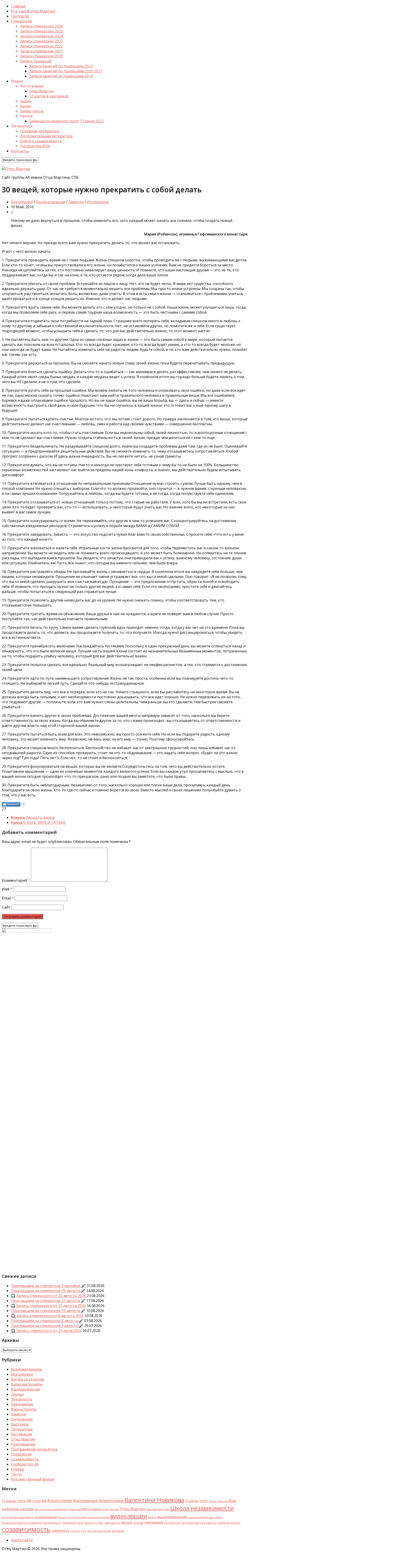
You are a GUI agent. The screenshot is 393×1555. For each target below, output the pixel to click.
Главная (18, 6)
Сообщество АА (25, 1464)
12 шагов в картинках (48, 96)
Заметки (76, 201)
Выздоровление (50, 201)
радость (211, 1522)
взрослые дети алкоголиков (91, 1517)
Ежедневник (22, 1404)
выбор (152, 1517)
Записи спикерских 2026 (41, 26)
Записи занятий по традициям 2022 (61, 66)
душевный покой (73, 1522)
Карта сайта (22, 1540)
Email (8, 898)
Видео (25, 106)
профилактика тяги (193, 1522)
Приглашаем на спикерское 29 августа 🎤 (48, 1290)
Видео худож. (32, 111)
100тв (21, 1501)
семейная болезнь (228, 1522)
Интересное (98, 201)
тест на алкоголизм (99, 1531)
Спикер (17, 1469)
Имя (7, 888)
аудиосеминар (46, 1517)
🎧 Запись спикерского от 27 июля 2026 (46, 1330)
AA (29, 1500)
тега (83, 1531)
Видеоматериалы (27, 1384)
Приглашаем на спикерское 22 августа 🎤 (48, 1300)
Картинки (19, 1424)
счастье (75, 1531)
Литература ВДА (35, 146)
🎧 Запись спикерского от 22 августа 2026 (48, 1295)
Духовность (21, 1399)
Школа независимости (202, 1508)
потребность (172, 1522)
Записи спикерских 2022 (41, 46)
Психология (21, 1454)
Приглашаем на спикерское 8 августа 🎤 (47, 1320)
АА (44, 1500)
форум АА (118, 1531)
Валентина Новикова (154, 1500)
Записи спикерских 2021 (41, 51)
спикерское (60, 1530)
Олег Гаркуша (110, 1509)
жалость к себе (94, 1522)
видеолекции (128, 1516)
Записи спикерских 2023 (41, 41)
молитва (138, 1522)
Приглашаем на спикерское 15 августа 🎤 (48, 1310)
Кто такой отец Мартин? (33, 11)
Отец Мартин (41, 91)
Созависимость (25, 1459)
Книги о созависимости (41, 141)
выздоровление (172, 1516)
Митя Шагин (91, 1509)
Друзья (17, 1394)
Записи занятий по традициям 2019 (61, 76)
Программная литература (34, 1449)
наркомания (153, 1522)
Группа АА (20, 16)
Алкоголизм (59, 1500)
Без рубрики (22, 201)
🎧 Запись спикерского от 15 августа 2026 (48, 1305)
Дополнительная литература (46, 136)
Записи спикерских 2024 (41, 36)
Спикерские (21, 21)
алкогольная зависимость (18, 1517)
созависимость (26, 1529)
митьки (126, 1522)
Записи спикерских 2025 (41, 31)
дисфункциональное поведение (22, 1522)
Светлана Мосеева (157, 1509)
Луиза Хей (75, 1509)
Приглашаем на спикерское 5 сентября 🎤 (48, 1285)
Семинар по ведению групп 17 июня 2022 (66, 121)
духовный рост (52, 1522)
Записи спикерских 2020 (41, 56)
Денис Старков (218, 1501)
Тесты (16, 1474)
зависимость (112, 1522)
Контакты (20, 151)
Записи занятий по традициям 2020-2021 (65, 71)
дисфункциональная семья (205, 1517)
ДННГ (203, 1501)
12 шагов (9, 1501)
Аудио (25, 101)
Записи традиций (35, 61)
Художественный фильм (32, 1479)
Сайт (6, 907)
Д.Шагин (191, 1501)
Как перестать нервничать (51, 1509)
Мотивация (21, 1434)
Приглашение (23, 1444)
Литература (22, 1429)
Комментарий (16, 880)
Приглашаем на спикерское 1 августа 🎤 (47, 1325)
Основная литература (39, 131)
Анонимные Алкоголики (98, 1500)
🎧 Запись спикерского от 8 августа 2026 (47, 1315)
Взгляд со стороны (27, 1379)
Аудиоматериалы (26, 1369)
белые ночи (65, 1517)
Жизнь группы (23, 1409)
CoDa (36, 1501)
